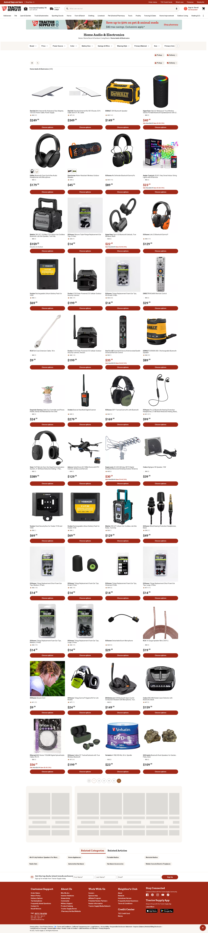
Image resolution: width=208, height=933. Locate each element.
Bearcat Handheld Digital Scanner (82, 410)
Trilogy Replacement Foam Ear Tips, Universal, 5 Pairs (121, 584)
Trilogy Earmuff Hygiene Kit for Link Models (83, 699)
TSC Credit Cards (166, 2)
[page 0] (89, 781)
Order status (153, 2)
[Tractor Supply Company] (11, 8)
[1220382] (70, 171)
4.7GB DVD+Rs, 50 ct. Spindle (118, 755)
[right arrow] (177, 46)
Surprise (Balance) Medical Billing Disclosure (147, 926)
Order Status (35, 893)
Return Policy (35, 896)
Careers (91, 893)
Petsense (190, 2)
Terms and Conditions (64, 926)
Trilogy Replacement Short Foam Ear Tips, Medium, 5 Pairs (46, 584)
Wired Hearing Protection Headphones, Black (159, 527)
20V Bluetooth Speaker (116, 111)
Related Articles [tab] (117, 850)
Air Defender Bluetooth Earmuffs (120, 175)
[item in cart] (203, 8)
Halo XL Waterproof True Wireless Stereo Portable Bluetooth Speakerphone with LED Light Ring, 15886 (160, 111)
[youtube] (163, 895)
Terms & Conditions (125, 903)
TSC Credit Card (124, 913)
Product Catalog (67, 906)
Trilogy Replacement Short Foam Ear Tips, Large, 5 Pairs (159, 584)
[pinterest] (152, 895)
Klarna (120, 916)
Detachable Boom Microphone (119, 641)
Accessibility (105, 926)
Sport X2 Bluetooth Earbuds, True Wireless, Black (120, 235)
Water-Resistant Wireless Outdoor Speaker (83, 176)
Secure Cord (37, 698)
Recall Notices (36, 909)
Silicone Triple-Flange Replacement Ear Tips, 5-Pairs (84, 235)
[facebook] (147, 895)
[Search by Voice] (176, 8)
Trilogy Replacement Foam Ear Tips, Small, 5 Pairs (83, 584)
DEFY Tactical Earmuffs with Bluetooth (122, 410)
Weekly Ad (200, 2)
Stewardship (65, 898)
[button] (33, 2)
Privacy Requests (104, 928)
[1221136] (74, 171)
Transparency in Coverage (38, 928)
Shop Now (29, 2)
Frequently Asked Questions (41, 903)
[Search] (67, 9)
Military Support (66, 903)
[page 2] (118, 781)
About (120, 893)
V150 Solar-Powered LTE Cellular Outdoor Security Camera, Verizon (84, 351)
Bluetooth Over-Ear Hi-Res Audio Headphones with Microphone (43, 176)
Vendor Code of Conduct (69, 928)
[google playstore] (166, 911)
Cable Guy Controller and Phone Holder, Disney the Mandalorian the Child (47, 410)
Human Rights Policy (54, 928)
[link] (80, 38)
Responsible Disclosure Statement (121, 926)
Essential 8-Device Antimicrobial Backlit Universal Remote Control (122, 351)
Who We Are (65, 893)
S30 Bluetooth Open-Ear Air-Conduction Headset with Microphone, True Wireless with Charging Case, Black (120, 699)
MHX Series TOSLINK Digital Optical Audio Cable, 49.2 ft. (47, 756)
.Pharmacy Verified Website (71, 911)
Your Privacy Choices (46, 926)
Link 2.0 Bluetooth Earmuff (155, 234)
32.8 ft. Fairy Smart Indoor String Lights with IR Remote (160, 176)
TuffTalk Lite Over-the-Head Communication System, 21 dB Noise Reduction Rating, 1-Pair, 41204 (47, 468)
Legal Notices (95, 926)
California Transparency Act (80, 926)
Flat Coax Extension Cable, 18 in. (42, 351)
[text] (120, 38)
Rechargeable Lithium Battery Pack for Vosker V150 (84, 527)
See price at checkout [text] (36, 247)
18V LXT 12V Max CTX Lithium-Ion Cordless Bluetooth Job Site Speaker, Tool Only (47, 235)
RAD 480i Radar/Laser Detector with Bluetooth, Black (157, 699)
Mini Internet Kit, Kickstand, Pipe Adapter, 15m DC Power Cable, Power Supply (47, 111)
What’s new (180, 2)
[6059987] (32, 171)
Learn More (150, 907)
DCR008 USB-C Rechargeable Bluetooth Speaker (159, 351)
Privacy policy (34, 926)
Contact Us (35, 906)
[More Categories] (203, 15)
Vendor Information (95, 903)
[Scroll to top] (203, 928)
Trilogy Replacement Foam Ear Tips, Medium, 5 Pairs (45, 641)
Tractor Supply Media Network (99, 906)
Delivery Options (37, 898)
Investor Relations (67, 896)
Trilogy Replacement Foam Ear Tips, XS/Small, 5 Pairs (121, 294)
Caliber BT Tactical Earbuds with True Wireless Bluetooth (84, 756)
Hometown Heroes (124, 898)
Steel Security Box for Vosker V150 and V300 (46, 527)
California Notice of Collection (88, 928)
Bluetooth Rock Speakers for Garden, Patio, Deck (159, 756)
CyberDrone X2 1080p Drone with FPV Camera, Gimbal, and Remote (83, 468)
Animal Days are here (13, 2)
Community (65, 901)
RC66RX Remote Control (155, 293)
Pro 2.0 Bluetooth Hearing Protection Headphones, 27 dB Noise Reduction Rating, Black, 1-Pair (160, 410)
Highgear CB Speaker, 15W (154, 467)
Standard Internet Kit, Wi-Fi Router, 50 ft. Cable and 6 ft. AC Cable (84, 111)
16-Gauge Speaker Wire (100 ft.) (155, 641)
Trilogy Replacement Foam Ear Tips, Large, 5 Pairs (83, 641)
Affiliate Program (94, 898)
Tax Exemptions (36, 901)
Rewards (121, 896)
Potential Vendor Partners (97, 901)
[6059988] (37, 171)
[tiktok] (168, 895)
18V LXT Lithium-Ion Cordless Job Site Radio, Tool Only (121, 527)
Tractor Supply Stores (69, 909)
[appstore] (152, 911)
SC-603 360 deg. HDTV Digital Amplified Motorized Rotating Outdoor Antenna (121, 468)
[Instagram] (157, 895)
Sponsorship (93, 896)
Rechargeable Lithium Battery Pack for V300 (46, 294)
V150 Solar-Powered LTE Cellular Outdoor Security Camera (84, 294)
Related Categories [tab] (92, 850)
